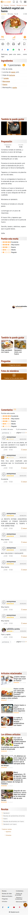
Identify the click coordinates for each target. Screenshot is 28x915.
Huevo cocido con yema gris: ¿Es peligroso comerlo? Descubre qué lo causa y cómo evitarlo (13, 693)
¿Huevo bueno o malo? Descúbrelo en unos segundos (20, 708)
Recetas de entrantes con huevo (13, 821)
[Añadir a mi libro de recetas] (24, 43)
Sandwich (6, 813)
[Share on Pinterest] (24, 50)
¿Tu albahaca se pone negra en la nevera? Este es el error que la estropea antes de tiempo (13, 760)
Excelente (14, 242)
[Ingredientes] (2, 457)
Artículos (4, 901)
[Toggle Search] (21, 2)
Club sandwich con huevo (6, 351)
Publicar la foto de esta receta (14, 378)
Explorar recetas (7, 829)
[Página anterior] (15, 433)
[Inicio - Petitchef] (2, 5)
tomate (6, 78)
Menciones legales (21, 901)
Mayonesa (6, 81)
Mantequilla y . (10, 87)
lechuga (12, 75)
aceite (14, 87)
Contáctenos (19, 891)
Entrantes (8, 835)
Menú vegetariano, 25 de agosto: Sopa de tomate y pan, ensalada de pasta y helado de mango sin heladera (13, 778)
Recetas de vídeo (7, 893)
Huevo (5, 84)
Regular (14, 252)
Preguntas (5, 899)
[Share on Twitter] (19, 50)
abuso (25, 449)
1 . (6, 78)
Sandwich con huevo (10, 824)
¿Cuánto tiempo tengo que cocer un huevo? (20, 678)
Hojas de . (9, 75)
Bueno (13, 247)
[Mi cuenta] (17, 2)
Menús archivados (7, 896)
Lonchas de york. (11, 72)
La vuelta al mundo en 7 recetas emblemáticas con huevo (19, 721)
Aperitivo (8, 831)
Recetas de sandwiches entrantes (14, 816)
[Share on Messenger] (8, 50)
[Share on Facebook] (2, 50)
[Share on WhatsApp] (13, 50)
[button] (3, 25)
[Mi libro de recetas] (13, 2)
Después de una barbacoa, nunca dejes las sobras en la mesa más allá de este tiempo (13, 795)
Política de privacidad (18, 894)
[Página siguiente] (26, 433)
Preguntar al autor (15, 365)
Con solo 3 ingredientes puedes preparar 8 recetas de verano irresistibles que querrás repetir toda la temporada (13, 743)
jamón (13, 72)
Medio (13, 250)
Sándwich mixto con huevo (18, 352)
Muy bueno (15, 245)
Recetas (4, 891)
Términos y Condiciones (18, 898)
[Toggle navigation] (25, 2)
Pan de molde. (8, 69)
